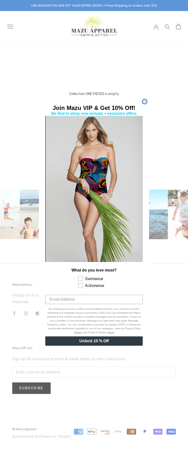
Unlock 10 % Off (94, 341)
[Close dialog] (144, 101)
